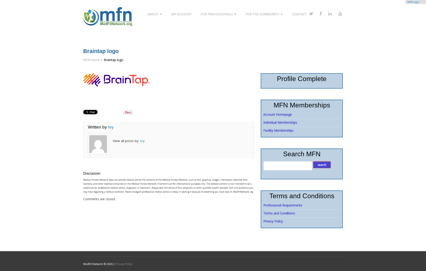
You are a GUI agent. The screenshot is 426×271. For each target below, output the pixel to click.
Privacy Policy (273, 221)
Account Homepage (277, 114)
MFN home (91, 60)
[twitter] (311, 14)
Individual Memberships (280, 122)
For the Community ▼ (264, 14)
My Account (181, 14)
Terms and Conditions (279, 213)
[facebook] (321, 14)
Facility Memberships (278, 130)
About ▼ (155, 14)
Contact (299, 14)
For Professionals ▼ (219, 14)
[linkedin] (330, 14)
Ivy (111, 127)
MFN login (413, 2)
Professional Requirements (282, 205)
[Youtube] (340, 14)
